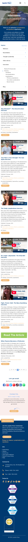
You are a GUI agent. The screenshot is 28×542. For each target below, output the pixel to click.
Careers (4, 451)
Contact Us (5, 453)
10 (23, 369)
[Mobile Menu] (20, 3)
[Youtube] (19, 482)
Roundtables (6, 52)
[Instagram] (6, 482)
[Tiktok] (11, 482)
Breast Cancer (10, 82)
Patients (6, 70)
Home (8, 12)
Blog (4, 86)
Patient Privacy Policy (8, 456)
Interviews (6, 64)
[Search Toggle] (25, 3)
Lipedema (8, 72)
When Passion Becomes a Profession (12, 341)
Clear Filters (24, 45)
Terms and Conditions (8, 454)
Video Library (6, 60)
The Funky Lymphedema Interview (12, 208)
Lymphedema (9, 76)
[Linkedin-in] (14, 482)
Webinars (5, 48)
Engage (13, 12)
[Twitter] (9, 482)
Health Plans (5, 449)
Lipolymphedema (10, 74)
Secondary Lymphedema (13, 80)
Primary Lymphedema (12, 78)
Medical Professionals (9, 69)
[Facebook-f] (3, 482)
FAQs (3, 457)
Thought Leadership (8, 56)
